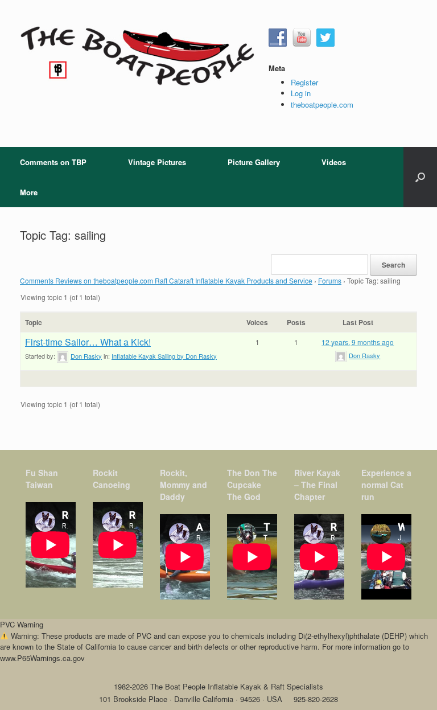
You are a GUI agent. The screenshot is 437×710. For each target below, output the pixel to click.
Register (304, 82)
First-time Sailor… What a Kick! (88, 341)
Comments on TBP (53, 162)
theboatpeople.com (322, 104)
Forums (329, 280)
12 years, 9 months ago (357, 342)
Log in (301, 93)
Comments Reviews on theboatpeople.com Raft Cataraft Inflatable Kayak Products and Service (166, 280)
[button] (420, 177)
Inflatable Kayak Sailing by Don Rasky (164, 355)
